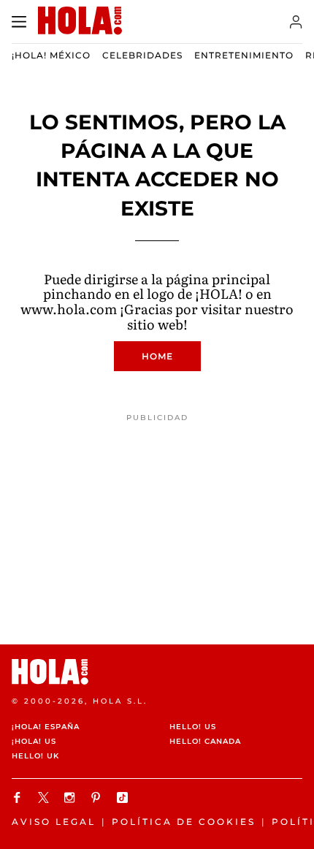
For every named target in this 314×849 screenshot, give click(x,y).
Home (157, 356)
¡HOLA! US (34, 741)
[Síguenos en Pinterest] (98, 797)
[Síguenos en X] (45, 797)
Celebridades (142, 55)
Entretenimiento (244, 55)
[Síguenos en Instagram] (71, 797)
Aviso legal (54, 821)
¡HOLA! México (51, 55)
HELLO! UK (35, 756)
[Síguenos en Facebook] (19, 797)
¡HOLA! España (46, 726)
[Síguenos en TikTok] (124, 797)
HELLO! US (192, 726)
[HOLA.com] (157, 672)
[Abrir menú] (19, 22)
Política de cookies (184, 821)
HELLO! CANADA (205, 741)
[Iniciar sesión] (296, 21)
